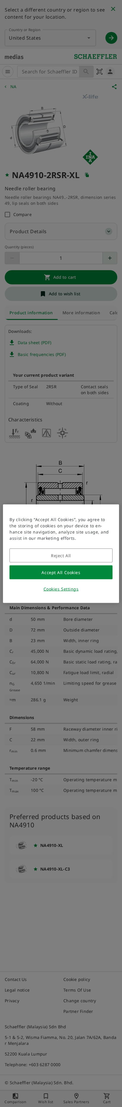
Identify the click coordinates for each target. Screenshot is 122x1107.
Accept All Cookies (60, 572)
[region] (61, 553)
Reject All (61, 555)
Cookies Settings (61, 589)
